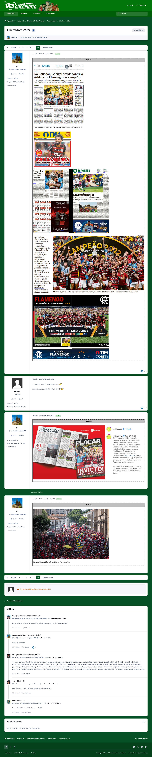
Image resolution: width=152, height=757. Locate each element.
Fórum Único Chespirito (58, 618)
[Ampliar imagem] (58, 65)
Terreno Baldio (42, 37)
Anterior (13, 47)
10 (38, 47)
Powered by (138, 753)
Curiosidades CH (18, 681)
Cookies (33, 753)
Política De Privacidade (21, 753)
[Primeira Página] (7, 48)
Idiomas (8, 753)
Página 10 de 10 (47, 47)
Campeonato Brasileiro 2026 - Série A (26, 635)
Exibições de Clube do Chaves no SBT (26, 616)
